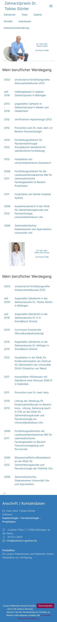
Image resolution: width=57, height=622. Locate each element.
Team (24, 14)
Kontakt (8, 21)
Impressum (25, 21)
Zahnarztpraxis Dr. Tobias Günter (21, 6)
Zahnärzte (9, 14)
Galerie (38, 14)
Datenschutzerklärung (16, 27)
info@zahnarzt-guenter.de (22, 540)
